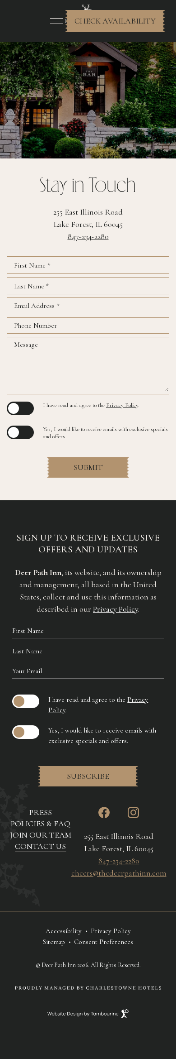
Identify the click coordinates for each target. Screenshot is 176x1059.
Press (40, 812)
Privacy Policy (122, 405)
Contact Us (40, 846)
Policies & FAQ (40, 824)
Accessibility (64, 931)
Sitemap (54, 942)
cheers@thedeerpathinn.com (119, 873)
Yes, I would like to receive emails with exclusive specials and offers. (105, 433)
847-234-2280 (88, 236)
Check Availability (115, 18)
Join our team (40, 834)
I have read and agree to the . (91, 405)
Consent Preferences (103, 942)
